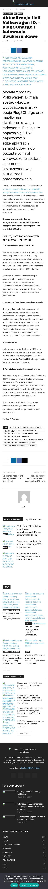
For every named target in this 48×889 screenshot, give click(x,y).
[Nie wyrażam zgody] (45, 881)
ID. (30, 9)
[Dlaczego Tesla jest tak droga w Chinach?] (9, 794)
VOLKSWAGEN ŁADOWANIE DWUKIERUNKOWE (19, 443)
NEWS (20, 13)
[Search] (44, 3)
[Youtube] (34, 775)
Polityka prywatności (29, 885)
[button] (4, 3)
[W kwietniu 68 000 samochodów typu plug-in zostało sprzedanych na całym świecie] (9, 806)
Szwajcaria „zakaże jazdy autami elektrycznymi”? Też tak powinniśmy (30, 544)
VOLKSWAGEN (21, 9)
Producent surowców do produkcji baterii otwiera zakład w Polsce (28, 556)
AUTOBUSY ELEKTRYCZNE (11, 610)
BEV (11, 427)
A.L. (8, 41)
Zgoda (14, 885)
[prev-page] (4, 565)
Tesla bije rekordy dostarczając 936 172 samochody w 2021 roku (35, 478)
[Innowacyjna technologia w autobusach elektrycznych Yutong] (13, 601)
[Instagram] (20, 775)
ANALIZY (28, 623)
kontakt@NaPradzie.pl (30, 768)
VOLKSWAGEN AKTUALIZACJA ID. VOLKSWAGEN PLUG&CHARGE (20, 430)
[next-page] (8, 565)
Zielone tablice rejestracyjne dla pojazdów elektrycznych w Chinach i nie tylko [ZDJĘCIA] (30, 710)
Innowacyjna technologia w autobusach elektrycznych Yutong (13, 616)
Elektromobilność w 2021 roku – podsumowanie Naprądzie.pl (13, 478)
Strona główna (8, 9)
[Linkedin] (13, 50)
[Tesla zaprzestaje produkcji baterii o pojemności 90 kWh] (9, 818)
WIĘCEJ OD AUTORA (33, 519)
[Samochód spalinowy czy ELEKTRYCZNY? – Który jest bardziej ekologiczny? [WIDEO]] (9, 702)
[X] (25, 50)
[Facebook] (19, 50)
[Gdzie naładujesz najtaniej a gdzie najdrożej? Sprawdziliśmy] (35, 608)
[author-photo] (24, 503)
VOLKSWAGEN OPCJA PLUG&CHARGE (16, 436)
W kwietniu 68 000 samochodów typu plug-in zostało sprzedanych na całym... (30, 806)
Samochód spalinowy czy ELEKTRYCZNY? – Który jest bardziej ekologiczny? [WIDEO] (29, 697)
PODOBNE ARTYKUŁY (13, 519)
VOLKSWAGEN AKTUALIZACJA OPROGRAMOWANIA (21, 433)
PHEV (17, 427)
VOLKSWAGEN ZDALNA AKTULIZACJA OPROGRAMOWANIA (23, 439)
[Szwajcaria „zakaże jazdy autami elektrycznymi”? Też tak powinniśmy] (9, 544)
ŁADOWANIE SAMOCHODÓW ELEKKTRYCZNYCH (20, 446)
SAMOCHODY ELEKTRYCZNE (31, 427)
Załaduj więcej (23, 733)
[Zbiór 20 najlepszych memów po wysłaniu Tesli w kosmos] (9, 724)
